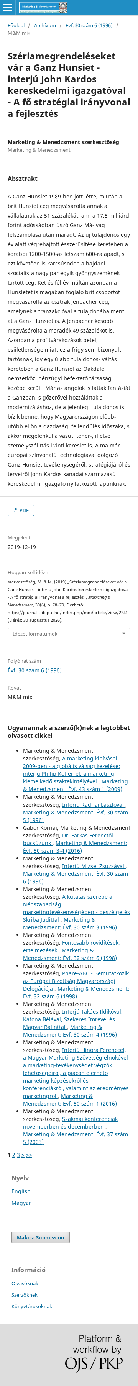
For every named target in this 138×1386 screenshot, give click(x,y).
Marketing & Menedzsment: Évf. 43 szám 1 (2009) (75, 785)
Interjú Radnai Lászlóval (93, 804)
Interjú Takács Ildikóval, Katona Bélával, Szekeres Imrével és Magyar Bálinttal (73, 1019)
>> (29, 1154)
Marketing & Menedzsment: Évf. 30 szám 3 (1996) (70, 923)
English (21, 1191)
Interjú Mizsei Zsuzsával (94, 866)
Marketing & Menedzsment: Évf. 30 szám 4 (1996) (70, 1030)
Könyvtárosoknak (32, 1306)
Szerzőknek (25, 1294)
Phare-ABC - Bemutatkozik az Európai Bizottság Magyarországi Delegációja (76, 981)
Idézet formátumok (35, 633)
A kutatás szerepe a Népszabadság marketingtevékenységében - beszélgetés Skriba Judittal (76, 908)
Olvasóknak (25, 1283)
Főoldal (16, 25)
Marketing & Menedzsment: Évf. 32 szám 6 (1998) (70, 954)
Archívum (45, 25)
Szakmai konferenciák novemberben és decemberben (70, 1122)
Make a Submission (40, 1237)
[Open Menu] (7, 7)
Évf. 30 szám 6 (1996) (89, 25)
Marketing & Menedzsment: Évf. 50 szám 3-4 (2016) (75, 846)
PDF (23, 510)
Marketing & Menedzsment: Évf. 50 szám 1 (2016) (70, 1099)
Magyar (21, 1202)
